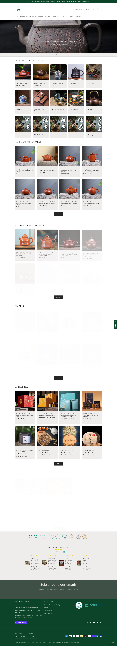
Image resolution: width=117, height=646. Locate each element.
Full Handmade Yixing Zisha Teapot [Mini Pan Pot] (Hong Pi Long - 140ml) (69, 254)
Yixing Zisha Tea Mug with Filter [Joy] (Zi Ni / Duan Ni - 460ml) (47, 334)
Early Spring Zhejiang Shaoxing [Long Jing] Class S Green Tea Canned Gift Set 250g (69, 415)
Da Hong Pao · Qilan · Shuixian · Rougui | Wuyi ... (57, 498)
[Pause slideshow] (64, 54)
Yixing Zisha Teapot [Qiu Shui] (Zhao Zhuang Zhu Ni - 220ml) (47, 202)
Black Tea (37, 135)
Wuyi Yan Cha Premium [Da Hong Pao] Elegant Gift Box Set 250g (24, 415)
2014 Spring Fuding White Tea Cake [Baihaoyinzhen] (69, 449)
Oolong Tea (92, 135)
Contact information (68, 642)
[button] (28, 16)
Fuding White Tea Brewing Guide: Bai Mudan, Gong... (85, 498)
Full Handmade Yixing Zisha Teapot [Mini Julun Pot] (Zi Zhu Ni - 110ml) (24, 287)
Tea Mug (73, 83)
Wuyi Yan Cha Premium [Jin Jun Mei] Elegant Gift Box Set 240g (47, 414)
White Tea (55, 135)
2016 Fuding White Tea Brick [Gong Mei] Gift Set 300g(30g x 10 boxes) (91, 415)
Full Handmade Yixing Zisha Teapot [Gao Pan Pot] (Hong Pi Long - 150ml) (91, 254)
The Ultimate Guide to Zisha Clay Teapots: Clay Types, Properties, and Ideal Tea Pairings (28, 616)
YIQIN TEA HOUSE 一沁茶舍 (25, 642)
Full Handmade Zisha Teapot (22, 84)
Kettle (90, 109)
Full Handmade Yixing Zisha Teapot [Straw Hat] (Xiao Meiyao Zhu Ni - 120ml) (91, 287)
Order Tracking (48, 613)
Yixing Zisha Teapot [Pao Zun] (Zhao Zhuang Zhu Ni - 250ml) (91, 202)
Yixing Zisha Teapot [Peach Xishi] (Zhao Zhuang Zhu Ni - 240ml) (24, 203)
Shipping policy (59, 642)
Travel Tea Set (57, 109)
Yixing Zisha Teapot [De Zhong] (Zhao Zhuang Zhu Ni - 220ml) (47, 169)
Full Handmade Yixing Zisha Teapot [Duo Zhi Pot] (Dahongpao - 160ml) (68, 287)
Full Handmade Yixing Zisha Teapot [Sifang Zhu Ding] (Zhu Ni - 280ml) (24, 254)
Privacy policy (43, 642)
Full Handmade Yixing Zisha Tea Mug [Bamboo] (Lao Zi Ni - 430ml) (25, 335)
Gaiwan (19, 109)
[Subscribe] (71, 594)
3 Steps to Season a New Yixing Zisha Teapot (26, 607)
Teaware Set (74, 109)
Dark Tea (19, 135)
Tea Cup (91, 83)
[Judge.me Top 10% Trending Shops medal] (84, 536)
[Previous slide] (53, 54)
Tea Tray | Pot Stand (39, 110)
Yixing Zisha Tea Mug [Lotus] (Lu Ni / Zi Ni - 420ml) (46, 366)
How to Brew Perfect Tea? (21, 605)
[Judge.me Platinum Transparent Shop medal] (57, 536)
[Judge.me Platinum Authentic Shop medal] (51, 536)
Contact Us (47, 616)
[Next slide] (60, 54)
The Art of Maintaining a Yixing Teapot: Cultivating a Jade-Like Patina (28, 611)
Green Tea (73, 135)
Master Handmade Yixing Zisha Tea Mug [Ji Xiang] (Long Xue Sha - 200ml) (91, 335)
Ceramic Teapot (57, 83)
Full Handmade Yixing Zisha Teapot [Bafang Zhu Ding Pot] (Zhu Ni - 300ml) (46, 254)
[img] (58, 549)
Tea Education (48, 610)
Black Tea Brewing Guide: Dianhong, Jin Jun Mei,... (27, 498)
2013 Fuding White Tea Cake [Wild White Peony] (46, 449)
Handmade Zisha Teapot (40, 84)
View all (58, 214)
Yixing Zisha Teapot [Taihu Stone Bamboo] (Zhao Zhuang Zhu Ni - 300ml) (91, 170)
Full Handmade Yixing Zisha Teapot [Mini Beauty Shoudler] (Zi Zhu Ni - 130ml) (47, 287)
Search (46, 607)
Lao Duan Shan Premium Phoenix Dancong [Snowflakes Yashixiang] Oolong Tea (24, 450)
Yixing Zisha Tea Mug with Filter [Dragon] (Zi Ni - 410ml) (69, 334)
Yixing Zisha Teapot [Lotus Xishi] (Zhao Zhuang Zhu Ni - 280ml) (68, 170)
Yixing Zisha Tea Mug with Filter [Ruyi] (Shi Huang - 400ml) (91, 366)
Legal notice (76, 642)
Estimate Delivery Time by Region (53, 605)
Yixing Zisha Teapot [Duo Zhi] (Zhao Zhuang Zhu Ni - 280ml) (69, 202)
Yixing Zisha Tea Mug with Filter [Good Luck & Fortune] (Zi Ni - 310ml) (69, 367)
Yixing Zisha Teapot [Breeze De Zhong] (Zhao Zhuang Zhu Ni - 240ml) (24, 170)
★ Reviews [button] (115, 324)
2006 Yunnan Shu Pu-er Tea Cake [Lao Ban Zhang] (90, 449)
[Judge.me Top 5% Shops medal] (78, 536)
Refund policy (35, 642)
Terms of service (51, 642)
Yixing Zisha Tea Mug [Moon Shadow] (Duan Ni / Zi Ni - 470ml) (24, 367)
